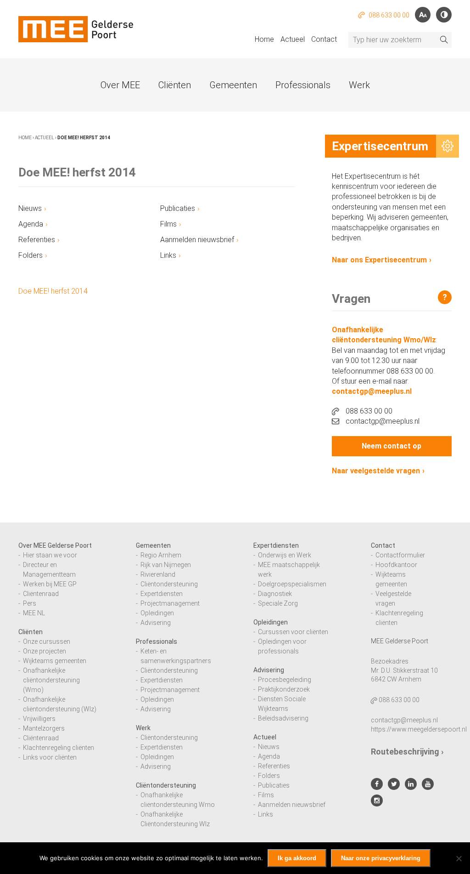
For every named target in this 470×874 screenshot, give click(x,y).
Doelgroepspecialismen (292, 584)
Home (264, 39)
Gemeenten (233, 85)
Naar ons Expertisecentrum (379, 259)
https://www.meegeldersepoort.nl (419, 729)
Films (168, 224)
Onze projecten (44, 651)
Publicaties (177, 208)
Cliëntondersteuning (169, 584)
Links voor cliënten (50, 757)
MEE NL (34, 613)
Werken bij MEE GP (50, 584)
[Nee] (458, 858)
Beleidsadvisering (283, 718)
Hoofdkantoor (396, 564)
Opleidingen (157, 613)
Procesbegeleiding (284, 679)
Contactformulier (400, 555)
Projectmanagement (170, 603)
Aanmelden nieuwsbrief (197, 239)
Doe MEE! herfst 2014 (53, 291)
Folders (30, 255)
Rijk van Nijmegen (165, 564)
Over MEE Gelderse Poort (55, 545)
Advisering (155, 622)
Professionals (302, 85)
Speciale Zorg (278, 603)
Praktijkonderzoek (284, 689)
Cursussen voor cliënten (293, 632)
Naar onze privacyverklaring (380, 858)
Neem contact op (391, 446)
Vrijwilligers (39, 718)
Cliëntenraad (41, 593)
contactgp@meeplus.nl (372, 391)
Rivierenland (157, 574)
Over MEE (120, 85)
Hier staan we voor (50, 555)
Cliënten (174, 85)
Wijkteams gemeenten (54, 660)
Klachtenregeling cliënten (58, 747)
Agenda (30, 224)
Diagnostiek (275, 593)
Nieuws (30, 208)
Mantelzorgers (44, 728)
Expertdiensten (161, 593)
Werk (359, 85)
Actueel (292, 39)
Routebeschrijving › (407, 751)
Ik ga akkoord (297, 858)
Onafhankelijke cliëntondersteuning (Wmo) (51, 680)
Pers (29, 603)
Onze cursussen (46, 641)
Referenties (36, 239)
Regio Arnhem (160, 555)
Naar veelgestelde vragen (376, 470)
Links (168, 255)
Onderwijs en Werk (284, 555)
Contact (324, 39)
